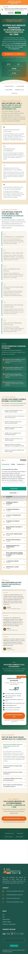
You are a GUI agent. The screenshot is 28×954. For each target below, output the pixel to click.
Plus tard (11, 12)
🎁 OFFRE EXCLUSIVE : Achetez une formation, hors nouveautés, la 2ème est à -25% (14, 2)
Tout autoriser (14, 488)
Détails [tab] (13, 464)
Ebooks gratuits (6, 919)
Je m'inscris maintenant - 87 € (14, 715)
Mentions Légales (7, 921)
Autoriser (18, 12)
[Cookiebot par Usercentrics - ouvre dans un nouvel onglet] (20, 460)
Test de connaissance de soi (13, 898)
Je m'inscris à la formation (13, 54)
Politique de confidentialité (9, 924)
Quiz (4, 917)
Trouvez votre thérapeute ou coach (14, 902)
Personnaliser (13, 492)
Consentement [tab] (5, 464)
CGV (3, 914)
